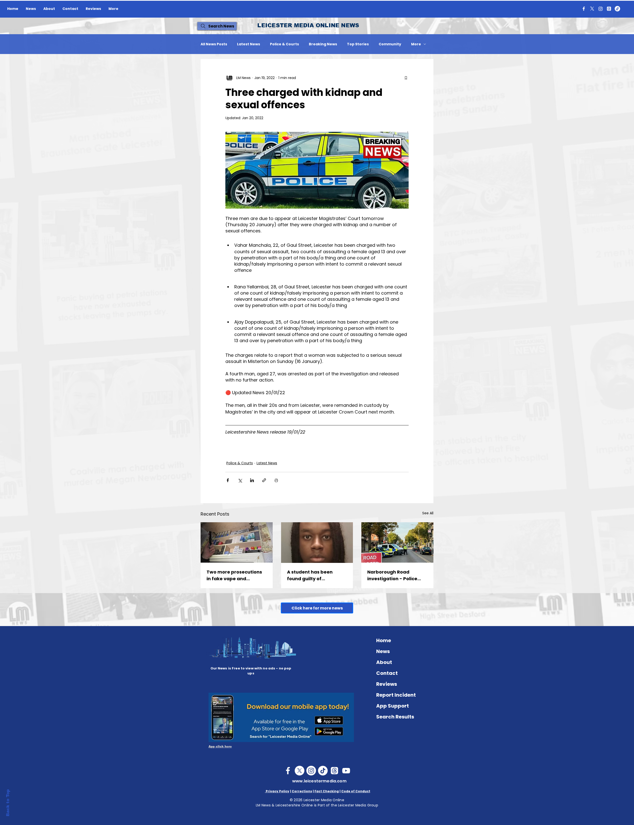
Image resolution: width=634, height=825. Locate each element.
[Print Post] (276, 480)
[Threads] (609, 8)
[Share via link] (264, 480)
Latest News (248, 44)
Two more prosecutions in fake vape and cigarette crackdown (234, 575)
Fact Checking (327, 791)
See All (427, 513)
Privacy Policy (277, 791)
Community (390, 44)
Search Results (395, 716)
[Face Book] (288, 770)
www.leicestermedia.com (319, 781)
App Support (392, 705)
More (416, 44)
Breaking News (323, 44)
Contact (387, 673)
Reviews (386, 684)
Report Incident (396, 694)
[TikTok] (617, 8)
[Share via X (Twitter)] (240, 480)
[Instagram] (600, 8)
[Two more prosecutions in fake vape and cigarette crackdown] (237, 542)
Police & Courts (284, 44)
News (383, 651)
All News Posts (214, 44)
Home (383, 640)
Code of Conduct (355, 791)
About (384, 662)
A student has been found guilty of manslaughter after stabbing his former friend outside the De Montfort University (311, 575)
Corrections (302, 791)
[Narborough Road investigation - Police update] (397, 542)
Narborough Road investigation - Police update (392, 575)
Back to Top (7, 802)
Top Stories (358, 44)
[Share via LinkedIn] (252, 480)
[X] (592, 8)
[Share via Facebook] (227, 480)
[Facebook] (583, 8)
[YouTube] (346, 770)
